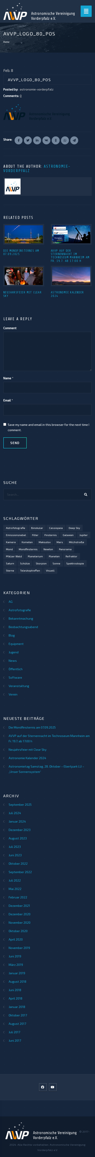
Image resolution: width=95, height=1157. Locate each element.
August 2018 (17, 981)
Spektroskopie (75, 563)
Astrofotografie (15, 527)
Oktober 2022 (18, 863)
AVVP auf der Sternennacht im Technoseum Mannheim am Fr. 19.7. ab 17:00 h (70, 256)
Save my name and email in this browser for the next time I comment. (48, 427)
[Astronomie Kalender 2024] (71, 276)
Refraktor (71, 556)
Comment (10, 328)
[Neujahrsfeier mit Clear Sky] (24, 276)
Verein (13, 694)
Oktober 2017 (18, 1015)
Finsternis (50, 534)
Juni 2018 (15, 990)
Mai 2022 (15, 889)
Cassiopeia (56, 527)
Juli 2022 (15, 880)
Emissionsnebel (16, 534)
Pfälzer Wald (14, 556)
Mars (60, 542)
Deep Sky (74, 527)
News (13, 660)
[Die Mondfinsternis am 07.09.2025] (24, 234)
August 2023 (18, 838)
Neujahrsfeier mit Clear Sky (27, 749)
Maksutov (45, 542)
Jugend (14, 652)
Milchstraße (76, 542)
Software (15, 677)
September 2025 (20, 804)
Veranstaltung (19, 686)
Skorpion (41, 563)
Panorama (65, 549)
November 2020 (19, 922)
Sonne (56, 563)
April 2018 (15, 998)
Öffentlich (16, 669)
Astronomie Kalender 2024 (27, 758)
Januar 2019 (17, 973)
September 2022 (20, 872)
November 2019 (19, 948)
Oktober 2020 (18, 931)
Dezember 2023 (19, 830)
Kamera (11, 542)
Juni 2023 (15, 855)
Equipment (16, 644)
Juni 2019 (15, 956)
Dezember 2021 (19, 906)
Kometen (27, 542)
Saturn (10, 563)
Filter (35, 534)
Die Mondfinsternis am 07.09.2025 (32, 727)
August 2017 (17, 1023)
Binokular (37, 527)
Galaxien (68, 534)
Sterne (10, 570)
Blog (12, 635)
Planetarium (35, 556)
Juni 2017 (15, 1040)
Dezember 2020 (19, 914)
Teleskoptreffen (30, 570)
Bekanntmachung (21, 618)
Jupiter (84, 534)
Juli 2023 (15, 847)
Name (7, 378)
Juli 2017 (14, 1032)
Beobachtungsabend (23, 627)
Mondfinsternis (28, 549)
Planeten (54, 556)
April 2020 (16, 939)
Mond (9, 549)
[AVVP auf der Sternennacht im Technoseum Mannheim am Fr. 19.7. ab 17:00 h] (71, 234)
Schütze (25, 563)
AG (11, 601)
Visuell (50, 570)
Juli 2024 (15, 813)
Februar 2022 (18, 897)
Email (7, 400)
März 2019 (16, 964)
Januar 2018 (17, 1007)
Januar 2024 (17, 821)
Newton (48, 549)
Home (6, 41)
